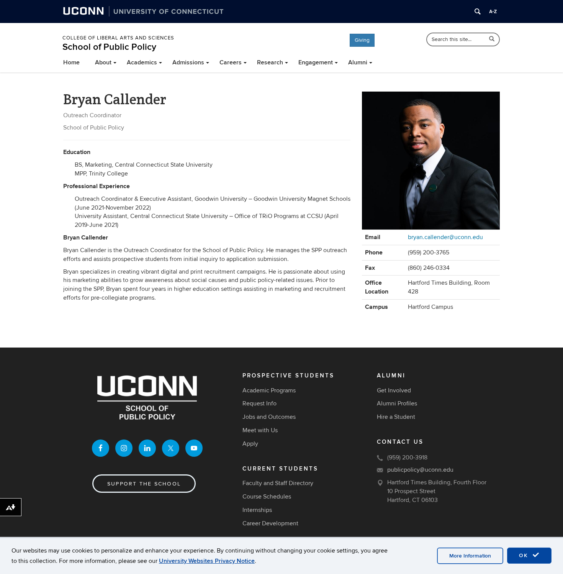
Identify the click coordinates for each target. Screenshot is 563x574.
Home (71, 62)
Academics (142, 62)
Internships (257, 510)
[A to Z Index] (493, 11)
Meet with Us (260, 430)
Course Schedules (266, 496)
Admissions (188, 62)
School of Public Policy (109, 46)
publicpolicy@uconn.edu (420, 470)
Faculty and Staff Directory (277, 483)
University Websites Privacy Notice (207, 561)
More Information (470, 556)
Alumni (357, 62)
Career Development (270, 523)
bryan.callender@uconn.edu (445, 237)
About (103, 62)
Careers (230, 62)
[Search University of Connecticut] (477, 11)
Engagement (315, 62)
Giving (362, 40)
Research (270, 62)
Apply (250, 444)
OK (524, 555)
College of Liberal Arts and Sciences (118, 38)
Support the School (144, 484)
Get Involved (394, 390)
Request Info (259, 403)
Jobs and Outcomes (269, 417)
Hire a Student (396, 417)
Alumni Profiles (397, 403)
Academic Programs (269, 390)
